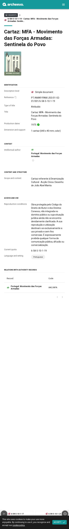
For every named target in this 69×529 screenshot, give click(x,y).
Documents (10, 15)
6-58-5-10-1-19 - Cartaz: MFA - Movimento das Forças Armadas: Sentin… (33, 20)
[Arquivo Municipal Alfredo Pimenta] (13, 5)
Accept (57, 522)
